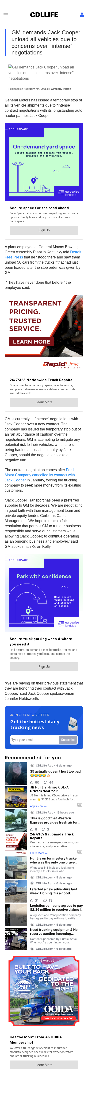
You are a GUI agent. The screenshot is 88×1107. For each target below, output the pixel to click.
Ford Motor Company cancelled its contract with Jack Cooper (40, 475)
